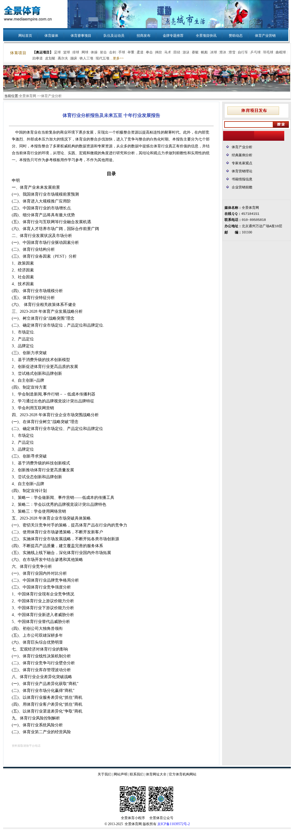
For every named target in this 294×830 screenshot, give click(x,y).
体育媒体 (51, 36)
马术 (167, 52)
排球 (75, 52)
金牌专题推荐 (173, 36)
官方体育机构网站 (182, 774)
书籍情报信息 (242, 179)
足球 (57, 52)
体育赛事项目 (81, 36)
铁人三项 (86, 58)
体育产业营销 (265, 36)
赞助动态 (236, 36)
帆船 (204, 52)
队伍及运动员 (114, 36)
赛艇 (195, 52)
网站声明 (120, 774)
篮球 (66, 52)
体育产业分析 (242, 147)
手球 (121, 52)
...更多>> (117, 58)
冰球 (213, 52)
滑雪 (232, 52)
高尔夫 (63, 58)
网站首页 (25, 36)
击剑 (112, 52)
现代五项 (102, 58)
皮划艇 (50, 58)
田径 (176, 52)
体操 (94, 52)
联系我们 (137, 774)
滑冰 (222, 52)
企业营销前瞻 (242, 187)
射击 (103, 52)
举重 (130, 52)
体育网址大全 (156, 774)
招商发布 (143, 36)
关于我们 (104, 774)
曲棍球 (281, 52)
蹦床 (73, 58)
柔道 (140, 52)
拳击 (149, 52)
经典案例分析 (242, 155)
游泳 (186, 52)
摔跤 (158, 52)
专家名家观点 (242, 163)
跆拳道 (37, 58)
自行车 (243, 52)
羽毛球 (268, 52)
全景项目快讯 (206, 36)
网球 (85, 52)
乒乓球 (255, 52)
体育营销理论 (242, 171)
